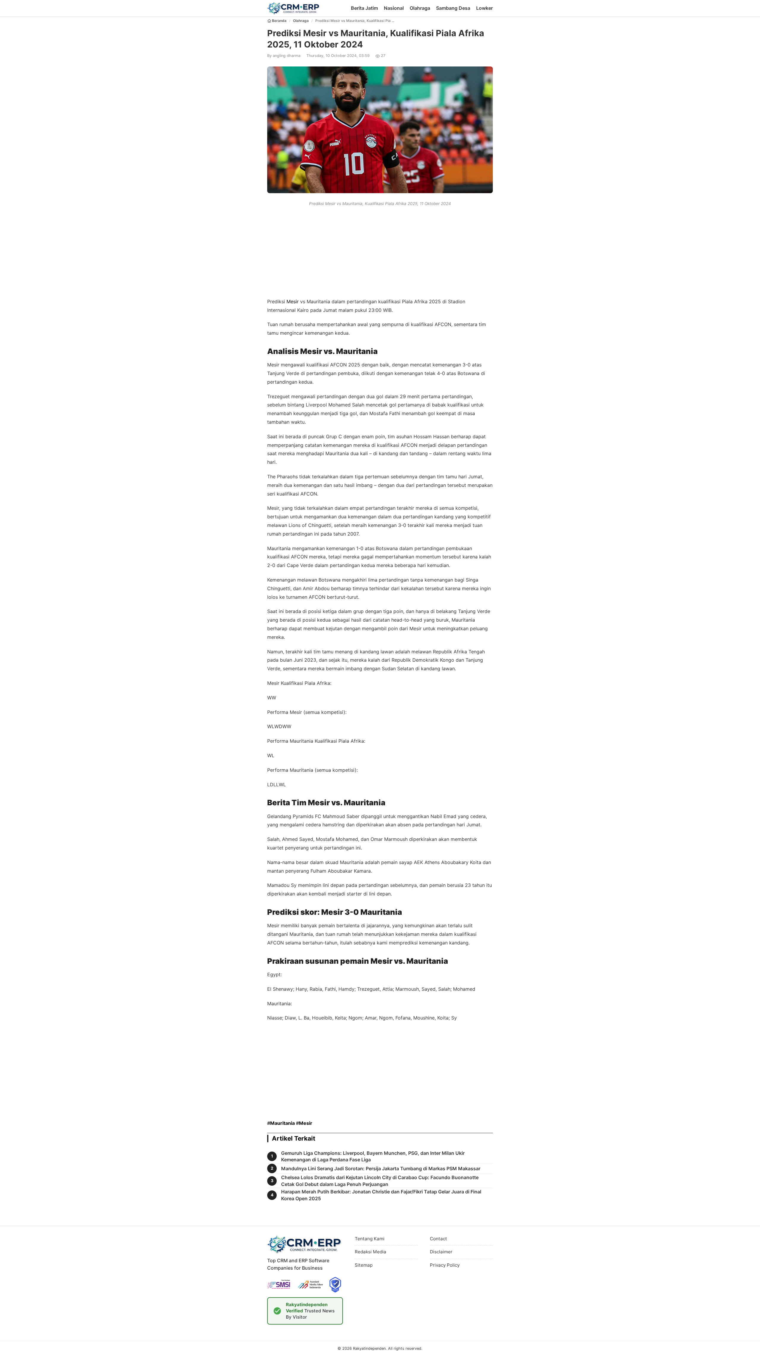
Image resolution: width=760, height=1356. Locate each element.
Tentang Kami (369, 1238)
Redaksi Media (370, 1252)
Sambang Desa (453, 8)
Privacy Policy (445, 1265)
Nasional (394, 8)
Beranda (279, 20)
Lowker (484, 8)
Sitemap (364, 1265)
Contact (438, 1238)
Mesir (292, 301)
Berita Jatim (364, 8)
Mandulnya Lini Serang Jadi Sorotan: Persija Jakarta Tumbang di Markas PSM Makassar (380, 1168)
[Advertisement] (380, 251)
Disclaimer (441, 1252)
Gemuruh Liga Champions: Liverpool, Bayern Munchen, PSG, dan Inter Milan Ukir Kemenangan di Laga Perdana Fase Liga (373, 1156)
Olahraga (420, 8)
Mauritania (282, 1123)
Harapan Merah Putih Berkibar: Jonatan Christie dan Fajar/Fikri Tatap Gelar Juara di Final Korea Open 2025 (381, 1195)
